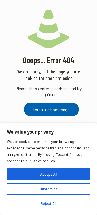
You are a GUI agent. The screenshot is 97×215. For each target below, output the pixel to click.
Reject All (48, 203)
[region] (48, 169)
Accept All (48, 174)
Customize (48, 188)
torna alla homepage (51, 109)
